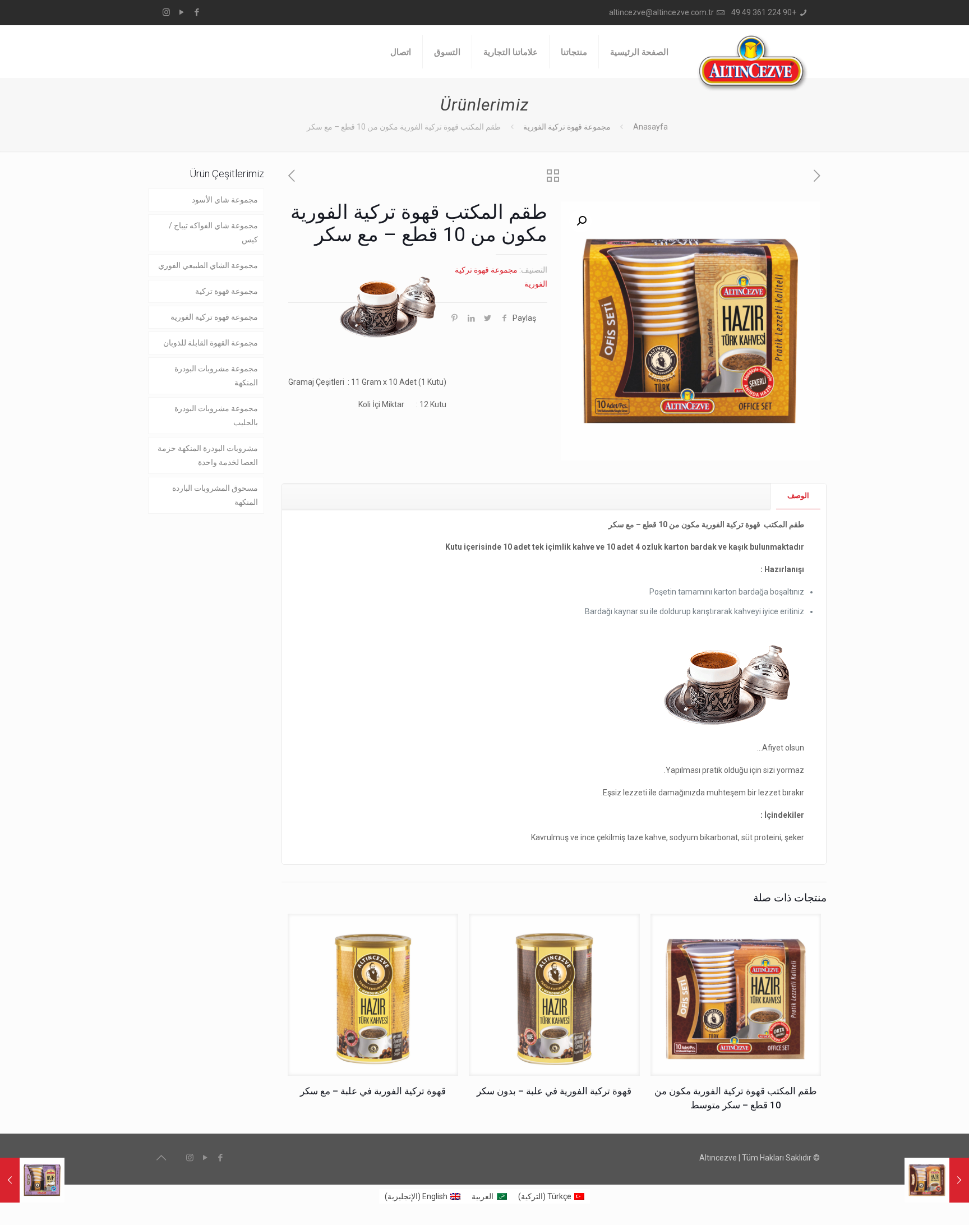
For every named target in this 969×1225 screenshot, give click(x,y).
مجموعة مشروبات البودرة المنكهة (216, 375)
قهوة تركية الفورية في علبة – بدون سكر (554, 1091)
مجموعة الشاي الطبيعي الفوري (208, 265)
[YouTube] (181, 12)
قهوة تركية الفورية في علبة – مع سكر (373, 1091)
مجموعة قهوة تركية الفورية (567, 126)
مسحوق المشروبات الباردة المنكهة (215, 494)
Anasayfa (650, 126)
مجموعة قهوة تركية (226, 291)
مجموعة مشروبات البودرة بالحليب (216, 415)
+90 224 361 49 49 (763, 12)
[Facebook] (196, 12)
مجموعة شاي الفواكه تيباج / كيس (213, 232)
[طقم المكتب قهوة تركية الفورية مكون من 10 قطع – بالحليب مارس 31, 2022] (32, 1180)
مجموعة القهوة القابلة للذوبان (210, 342)
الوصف (798, 495)
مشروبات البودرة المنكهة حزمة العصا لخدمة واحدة (208, 455)
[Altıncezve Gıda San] (752, 62)
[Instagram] (166, 12)
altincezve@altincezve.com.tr (661, 12)
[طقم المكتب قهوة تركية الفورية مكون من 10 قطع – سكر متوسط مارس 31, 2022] (937, 1180)
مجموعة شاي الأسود (225, 199)
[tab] (798, 496)
